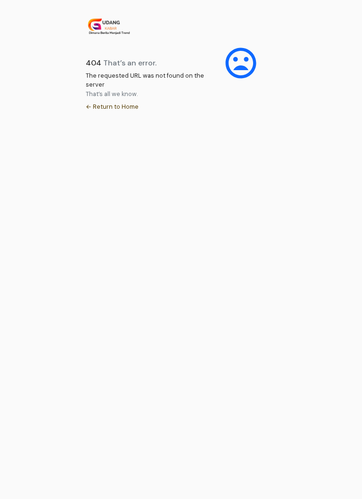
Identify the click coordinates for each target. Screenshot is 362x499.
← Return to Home (112, 107)
